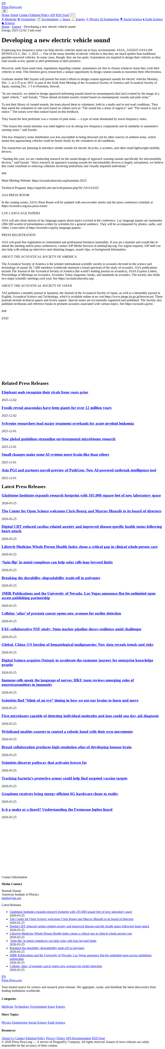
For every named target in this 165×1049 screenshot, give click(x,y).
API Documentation (78, 1038)
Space (64, 19)
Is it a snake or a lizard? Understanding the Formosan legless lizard (57, 809)
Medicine (9, 19)
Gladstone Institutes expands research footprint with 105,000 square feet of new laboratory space (81, 495)
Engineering (109, 19)
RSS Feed (62, 15)
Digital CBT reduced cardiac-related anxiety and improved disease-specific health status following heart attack (79, 926)
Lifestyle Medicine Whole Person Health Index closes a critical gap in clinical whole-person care (80, 547)
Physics (92, 19)
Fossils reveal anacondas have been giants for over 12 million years (56, 408)
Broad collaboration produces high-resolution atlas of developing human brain (67, 747)
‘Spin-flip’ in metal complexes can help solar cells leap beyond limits (57, 562)
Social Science (131, 19)
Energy (78, 19)
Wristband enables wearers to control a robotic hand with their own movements (67, 731)
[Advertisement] (82, 348)
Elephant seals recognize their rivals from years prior (45, 392)
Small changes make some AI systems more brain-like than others (55, 454)
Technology (26, 19)
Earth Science (153, 19)
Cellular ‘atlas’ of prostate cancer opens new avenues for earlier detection (61, 613)
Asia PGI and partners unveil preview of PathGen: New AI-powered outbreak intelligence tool (79, 470)
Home (5, 15)
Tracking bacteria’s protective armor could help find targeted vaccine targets (64, 778)
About (14, 15)
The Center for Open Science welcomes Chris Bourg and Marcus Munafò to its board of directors (81, 511)
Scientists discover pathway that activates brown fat (44, 762)
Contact (24, 15)
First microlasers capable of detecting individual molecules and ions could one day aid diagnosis (80, 716)
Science (8, 23)
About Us (8, 1038)
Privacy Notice (55, 1038)
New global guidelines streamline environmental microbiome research (59, 439)
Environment (47, 19)
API (52, 15)
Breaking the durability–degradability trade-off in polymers (51, 578)
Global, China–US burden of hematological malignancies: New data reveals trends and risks (77, 644)
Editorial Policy (39, 15)
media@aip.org (11, 898)
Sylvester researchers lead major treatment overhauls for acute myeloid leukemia (68, 423)
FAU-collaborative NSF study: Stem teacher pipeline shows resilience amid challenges (71, 629)
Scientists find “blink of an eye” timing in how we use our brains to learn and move (70, 700)
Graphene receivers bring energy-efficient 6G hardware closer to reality (60, 794)
